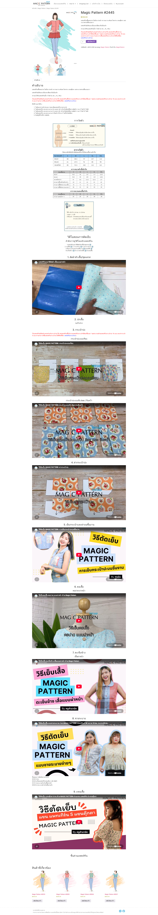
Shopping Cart (83, 4)
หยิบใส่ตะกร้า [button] (37, 901)
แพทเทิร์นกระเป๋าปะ (86, 38)
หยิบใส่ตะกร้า (91, 41)
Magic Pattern (42, 8)
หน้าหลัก (34, 8)
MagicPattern (120, 47)
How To (71, 4)
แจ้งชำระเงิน (96, 4)
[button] (74, 13)
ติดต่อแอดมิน (108, 4)
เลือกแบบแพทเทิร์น (60, 4)
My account (119, 4)
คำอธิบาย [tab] (37, 80)
